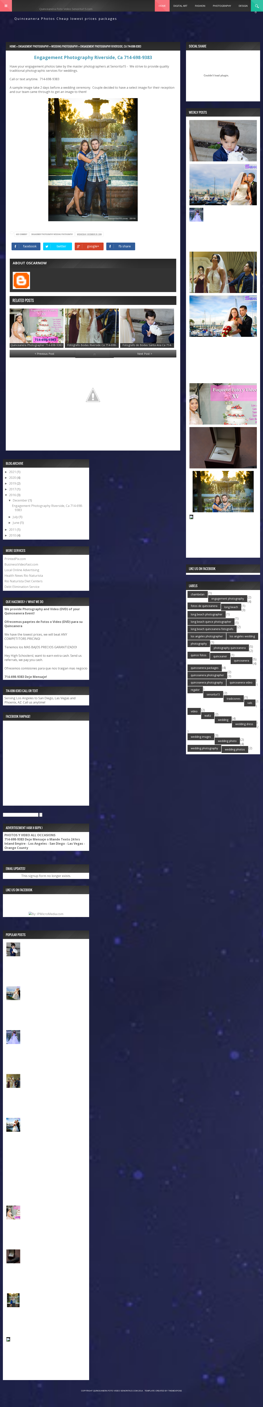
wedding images (201, 737)
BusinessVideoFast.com (21, 564)
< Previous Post (44, 354)
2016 (13, 495)
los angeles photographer (207, 636)
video (194, 711)
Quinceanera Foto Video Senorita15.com (65, 9)
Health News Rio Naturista (23, 575)
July (16, 517)
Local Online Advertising (21, 570)
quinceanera (241, 660)
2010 (13, 535)
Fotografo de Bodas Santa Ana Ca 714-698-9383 (147, 346)
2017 (13, 489)
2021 (13, 472)
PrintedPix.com (15, 559)
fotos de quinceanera (204, 606)
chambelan (197, 594)
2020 (13, 478)
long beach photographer (206, 614)
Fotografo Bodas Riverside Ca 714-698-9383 (92, 346)
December (20, 500)
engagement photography (42, 234)
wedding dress (244, 724)
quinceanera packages (205, 668)
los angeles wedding (242, 636)
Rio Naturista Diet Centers (23, 581)
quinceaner (220, 656)
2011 (13, 529)
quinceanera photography (207, 682)
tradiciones (233, 698)
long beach (231, 607)
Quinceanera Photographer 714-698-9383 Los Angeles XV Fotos (37, 346)
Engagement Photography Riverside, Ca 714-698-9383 (93, 57)
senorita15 (213, 694)
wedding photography (63, 234)
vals (249, 703)
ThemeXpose (175, 1391)
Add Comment (21, 234)
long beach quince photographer (211, 621)
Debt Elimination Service (21, 587)
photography (199, 643)
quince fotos (198, 655)
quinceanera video (241, 682)
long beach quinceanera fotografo (212, 629)
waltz (207, 715)
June (16, 523)
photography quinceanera (230, 648)
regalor (195, 690)
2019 (13, 483)
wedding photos (235, 749)
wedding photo (227, 741)
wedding (223, 720)
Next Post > (144, 354)
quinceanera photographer (207, 675)
